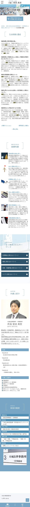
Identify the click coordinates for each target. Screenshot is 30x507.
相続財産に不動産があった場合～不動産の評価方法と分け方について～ (14, 58)
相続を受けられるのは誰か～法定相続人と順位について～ (14, 91)
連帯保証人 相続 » (24, 125)
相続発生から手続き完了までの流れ (11, 108)
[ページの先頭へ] (27, 500)
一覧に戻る (15, 129)
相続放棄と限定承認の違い (8, 41)
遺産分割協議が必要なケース (9, 74)
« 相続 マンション (6, 125)
